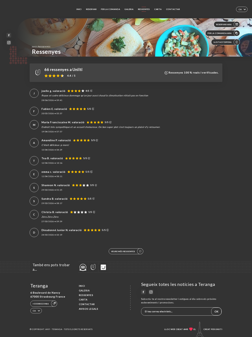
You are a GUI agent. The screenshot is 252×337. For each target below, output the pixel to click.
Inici (79, 9)
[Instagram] (9, 42)
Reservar (91, 9)
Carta (158, 9)
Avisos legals (88, 309)
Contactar (173, 9)
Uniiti (218, 329)
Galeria (129, 9)
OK (216, 311)
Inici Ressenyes (41, 46)
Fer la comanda (110, 9)
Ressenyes (144, 9)
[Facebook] (9, 35)
